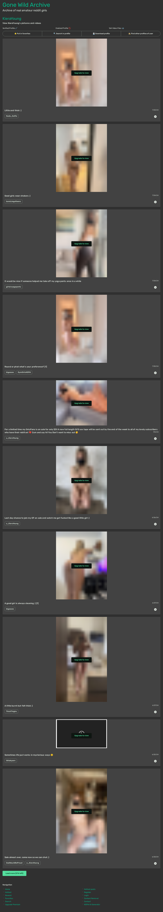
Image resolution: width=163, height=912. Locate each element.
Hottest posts (89, 889)
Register (87, 892)
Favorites (9, 898)
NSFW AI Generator (92, 904)
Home (7, 889)
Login (86, 895)
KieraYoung (12, 18)
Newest (8, 895)
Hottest (8, 892)
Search (8, 901)
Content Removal (91, 898)
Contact (87, 901)
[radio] (22, 33)
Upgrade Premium (12, 904)
